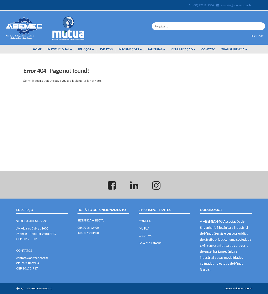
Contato (208, 49)
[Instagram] (156, 188)
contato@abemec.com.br (236, 5)
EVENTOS (106, 49)
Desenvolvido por (234, 288)
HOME (37, 49)
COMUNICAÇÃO (182, 49)
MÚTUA (144, 228)
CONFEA (145, 221)
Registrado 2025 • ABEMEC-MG (35, 288)
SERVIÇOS (85, 49)
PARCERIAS (155, 49)
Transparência (233, 49)
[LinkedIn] (134, 188)
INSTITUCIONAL (58, 49)
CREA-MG (145, 235)
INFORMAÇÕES (129, 49)
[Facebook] (112, 188)
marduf (248, 288)
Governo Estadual (150, 243)
